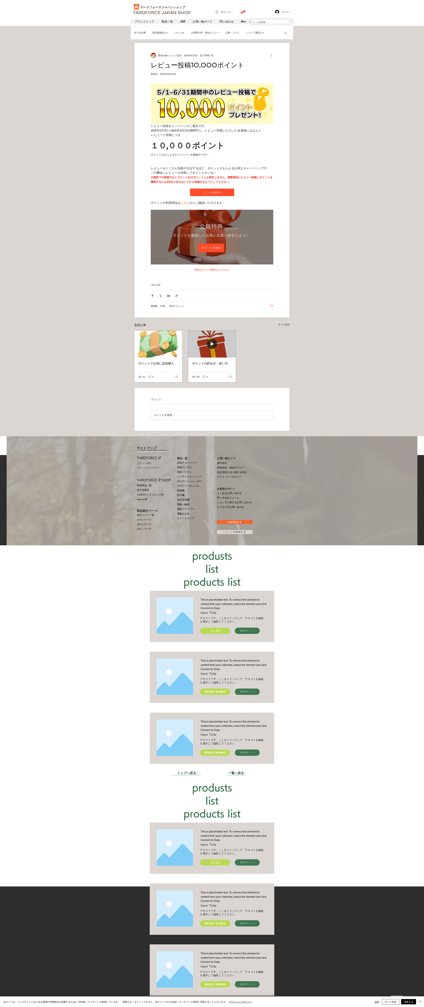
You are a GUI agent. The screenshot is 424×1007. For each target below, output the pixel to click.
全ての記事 (140, 32)
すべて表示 (284, 324)
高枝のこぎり (184, 467)
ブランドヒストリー (148, 467)
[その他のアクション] (271, 55)
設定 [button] (377, 1001)
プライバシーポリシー (229, 477)
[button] (243, 11)
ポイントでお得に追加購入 (156, 363)
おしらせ (180, 32)
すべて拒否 (390, 1001)
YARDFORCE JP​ (149, 457)
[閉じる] (420, 1001)
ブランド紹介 (144, 463)
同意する (408, 1001)
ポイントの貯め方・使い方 (210, 363)
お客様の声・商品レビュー (205, 32)
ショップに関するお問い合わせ (234, 502)
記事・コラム (232, 32)
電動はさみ (183, 513)
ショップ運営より (255, 32)
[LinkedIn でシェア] (168, 295)
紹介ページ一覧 (145, 515)
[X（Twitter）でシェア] (160, 295)
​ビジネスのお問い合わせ (230, 507)
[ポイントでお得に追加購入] (158, 344)
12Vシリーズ (144, 519)
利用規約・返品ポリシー (230, 467)
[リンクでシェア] (176, 295)
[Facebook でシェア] (152, 295)
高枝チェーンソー (187, 462)
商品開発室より (160, 32)
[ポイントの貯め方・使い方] (212, 344)
